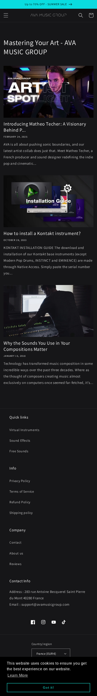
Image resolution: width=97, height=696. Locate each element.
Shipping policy (21, 513)
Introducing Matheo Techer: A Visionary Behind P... (45, 127)
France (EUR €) (46, 654)
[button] (6, 15)
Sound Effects (19, 440)
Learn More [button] (18, 675)
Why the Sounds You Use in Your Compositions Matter (37, 346)
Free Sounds (18, 451)
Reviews (15, 564)
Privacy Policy (19, 481)
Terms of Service (21, 491)
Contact (15, 542)
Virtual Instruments (24, 430)
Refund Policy (19, 502)
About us (16, 553)
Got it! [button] (48, 687)
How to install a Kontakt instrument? (42, 233)
